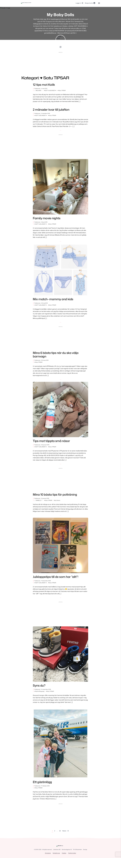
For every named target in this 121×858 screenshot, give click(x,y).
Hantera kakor (72, 853)
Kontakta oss (56, 853)
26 (60, 831)
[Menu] (99, 3)
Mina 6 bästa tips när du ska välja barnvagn (55, 354)
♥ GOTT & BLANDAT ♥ (50, 90)
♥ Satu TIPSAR (62, 90)
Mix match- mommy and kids (53, 299)
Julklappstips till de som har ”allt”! (55, 577)
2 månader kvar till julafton (51, 109)
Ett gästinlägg (42, 782)
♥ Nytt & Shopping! (39, 691)
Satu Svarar (57, 500)
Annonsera (48, 853)
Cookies (64, 853)
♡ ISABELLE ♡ (38, 500)
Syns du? (39, 685)
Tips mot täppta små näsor (51, 441)
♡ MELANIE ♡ (38, 90)
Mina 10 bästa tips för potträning (55, 494)
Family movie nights (46, 218)
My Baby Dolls (60, 14)
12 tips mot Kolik (44, 85)
